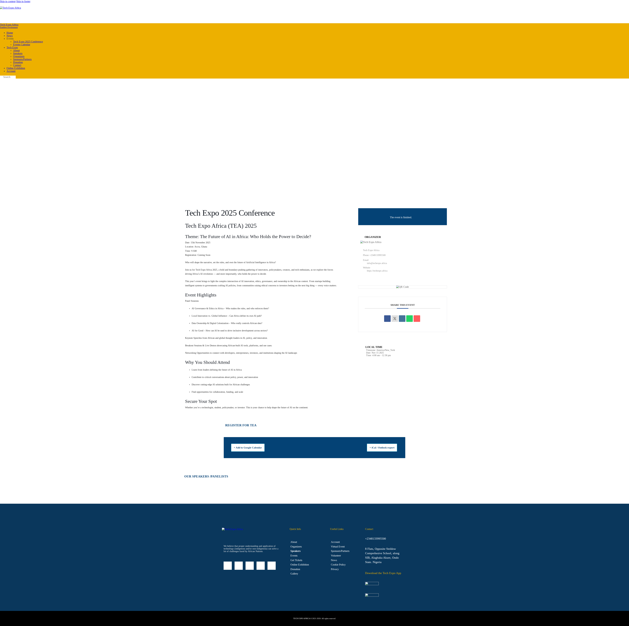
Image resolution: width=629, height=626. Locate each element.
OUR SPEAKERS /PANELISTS (206, 476)
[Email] (417, 318)
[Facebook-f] (239, 566)
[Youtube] (271, 566)
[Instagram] (250, 566)
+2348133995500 (377, 255)
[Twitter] (261, 566)
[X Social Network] (394, 318)
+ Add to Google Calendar (248, 447)
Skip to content (8, 1)
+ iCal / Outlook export (382, 447)
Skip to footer (23, 1)
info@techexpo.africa (377, 263)
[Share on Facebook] (387, 318)
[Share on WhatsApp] (409, 318)
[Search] (627, 16)
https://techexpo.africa (377, 271)
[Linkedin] (402, 318)
